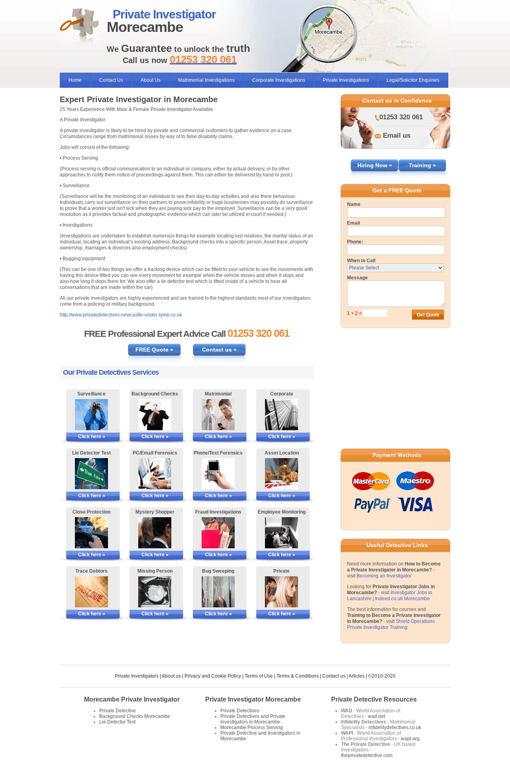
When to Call (361, 260)
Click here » (91, 436)
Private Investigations (346, 80)
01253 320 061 (401, 117)
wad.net (376, 716)
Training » (422, 165)
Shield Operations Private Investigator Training (391, 624)
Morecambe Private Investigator (132, 699)
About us (171, 676)
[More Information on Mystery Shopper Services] (154, 532)
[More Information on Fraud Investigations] (218, 532)
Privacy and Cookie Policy (212, 676)
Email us (396, 135)
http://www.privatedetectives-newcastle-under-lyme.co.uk (121, 315)
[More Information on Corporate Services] (281, 414)
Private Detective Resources (374, 699)
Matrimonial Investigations (206, 80)
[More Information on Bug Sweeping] (218, 591)
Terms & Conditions (298, 676)
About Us (151, 80)
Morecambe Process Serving (251, 727)
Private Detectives (239, 711)
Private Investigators (137, 676)
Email (353, 223)
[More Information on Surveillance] (91, 414)
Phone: (355, 242)
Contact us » (219, 349)
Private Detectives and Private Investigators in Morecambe (252, 719)
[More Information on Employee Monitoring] (281, 532)
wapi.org (410, 738)
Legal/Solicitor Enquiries (412, 80)
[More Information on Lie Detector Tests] (91, 473)
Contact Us (111, 80)
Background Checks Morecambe (134, 716)
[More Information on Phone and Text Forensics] (218, 473)
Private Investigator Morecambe (253, 699)
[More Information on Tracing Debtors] (91, 591)
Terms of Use (259, 676)
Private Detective (117, 711)
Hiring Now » (374, 165)
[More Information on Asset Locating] (281, 473)
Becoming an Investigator (384, 576)
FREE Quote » (154, 349)
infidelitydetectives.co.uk (395, 727)
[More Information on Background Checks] (154, 414)
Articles (357, 676)
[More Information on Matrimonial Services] (218, 414)
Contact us (333, 676)
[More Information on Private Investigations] (281, 591)
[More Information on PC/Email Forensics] (154, 473)
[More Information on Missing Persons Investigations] (154, 591)
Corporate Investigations (278, 80)
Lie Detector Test (117, 722)
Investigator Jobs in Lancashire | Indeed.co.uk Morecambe (389, 595)
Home (75, 80)
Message (357, 278)
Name (354, 204)
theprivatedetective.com (366, 755)
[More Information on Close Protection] (91, 532)
